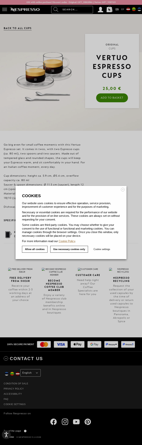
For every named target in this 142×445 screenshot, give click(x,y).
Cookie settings (102, 249)
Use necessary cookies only (69, 249)
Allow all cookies (35, 249)
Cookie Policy (67, 241)
